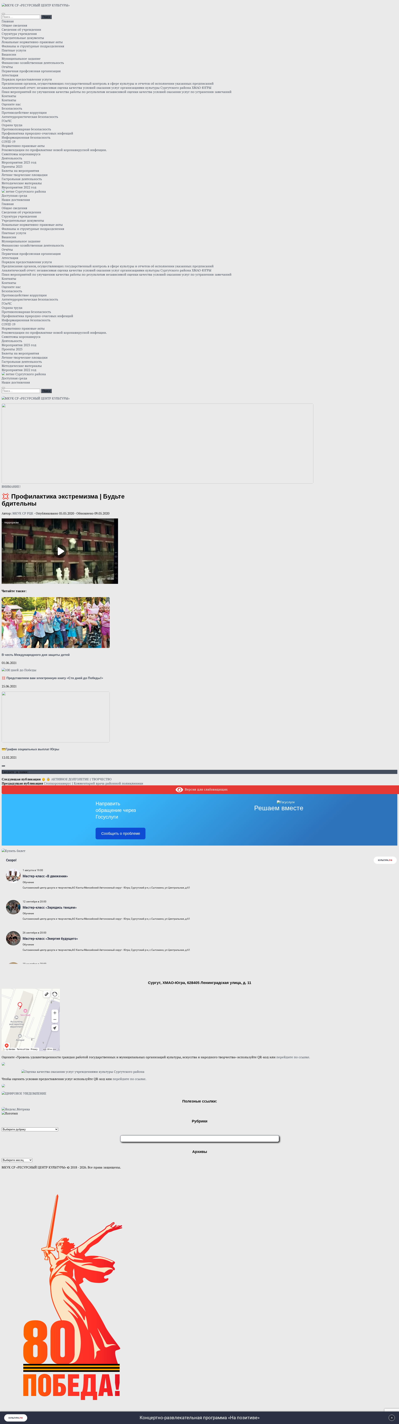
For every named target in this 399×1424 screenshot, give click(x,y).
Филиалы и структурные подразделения (33, 46)
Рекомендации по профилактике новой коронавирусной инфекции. (54, 150)
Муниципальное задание (21, 58)
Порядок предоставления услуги (27, 79)
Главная (8, 21)
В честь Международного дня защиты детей (36, 654)
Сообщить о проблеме (120, 833)
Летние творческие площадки (25, 175)
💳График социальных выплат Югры (30, 749)
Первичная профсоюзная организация (31, 71)
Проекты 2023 (12, 166)
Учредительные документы (23, 38)
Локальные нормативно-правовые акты (32, 42)
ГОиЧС (7, 121)
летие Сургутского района (25, 191)
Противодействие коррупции (24, 112)
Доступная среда (14, 195)
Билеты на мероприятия (20, 171)
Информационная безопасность (26, 137)
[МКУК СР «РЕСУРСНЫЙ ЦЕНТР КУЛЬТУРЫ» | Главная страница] (36, 5)
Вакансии (9, 54)
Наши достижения (16, 200)
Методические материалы (22, 183)
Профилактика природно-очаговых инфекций (37, 133)
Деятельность (12, 158)
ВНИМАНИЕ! (11, 486)
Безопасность (12, 108)
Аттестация (10, 75)
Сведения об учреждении (21, 29)
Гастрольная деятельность (22, 179)
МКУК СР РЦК (22, 513)
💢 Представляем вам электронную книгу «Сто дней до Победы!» (52, 678)
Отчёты (7, 67)
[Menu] (3, 13)
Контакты (9, 96)
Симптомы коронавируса (21, 154)
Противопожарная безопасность (26, 129)
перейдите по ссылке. (293, 1057)
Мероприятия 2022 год (19, 187)
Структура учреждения (19, 34)
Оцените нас (11, 104)
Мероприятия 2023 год (19, 162)
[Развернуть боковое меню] (3, 765)
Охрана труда (12, 125)
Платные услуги (14, 50)
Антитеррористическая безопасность (30, 117)
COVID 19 (8, 141)
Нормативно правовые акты (23, 146)
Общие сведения (14, 25)
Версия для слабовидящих (205, 789)
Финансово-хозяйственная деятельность (33, 63)
